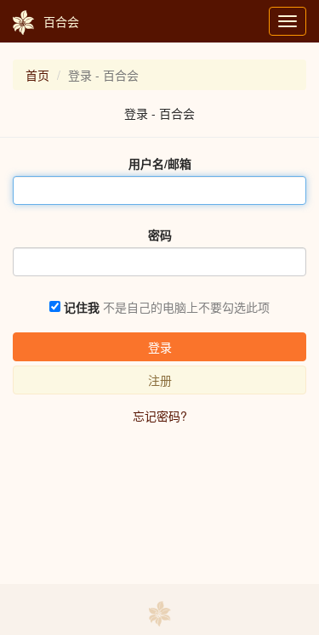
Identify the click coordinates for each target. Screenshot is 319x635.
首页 (37, 74)
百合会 (61, 21)
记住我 (82, 306)
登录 (160, 346)
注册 (160, 379)
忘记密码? (160, 415)
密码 (160, 234)
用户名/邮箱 (159, 163)
